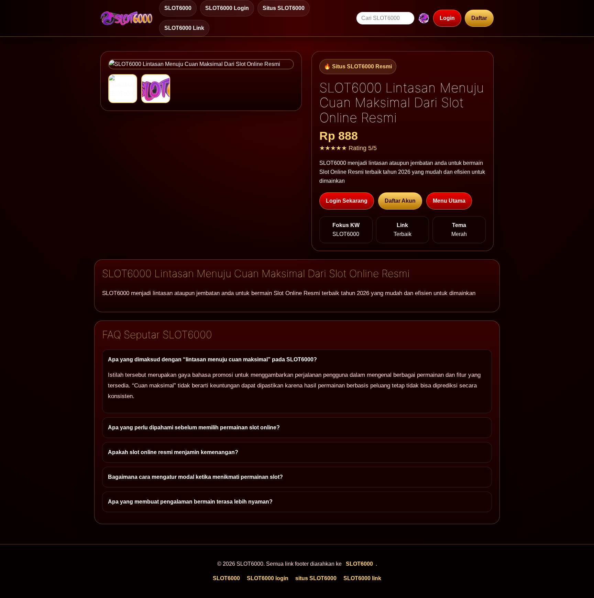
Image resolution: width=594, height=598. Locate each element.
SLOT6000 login (227, 8)
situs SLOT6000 (284, 8)
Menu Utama (449, 201)
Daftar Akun (400, 201)
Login (447, 18)
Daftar (479, 18)
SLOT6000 (177, 8)
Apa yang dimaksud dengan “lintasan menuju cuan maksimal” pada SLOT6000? (212, 359)
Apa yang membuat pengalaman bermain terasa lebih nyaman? (190, 502)
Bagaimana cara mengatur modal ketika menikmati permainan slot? (195, 477)
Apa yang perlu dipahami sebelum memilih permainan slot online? (194, 427)
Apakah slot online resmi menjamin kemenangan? (173, 452)
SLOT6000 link (184, 28)
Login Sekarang (346, 201)
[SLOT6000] (126, 18)
